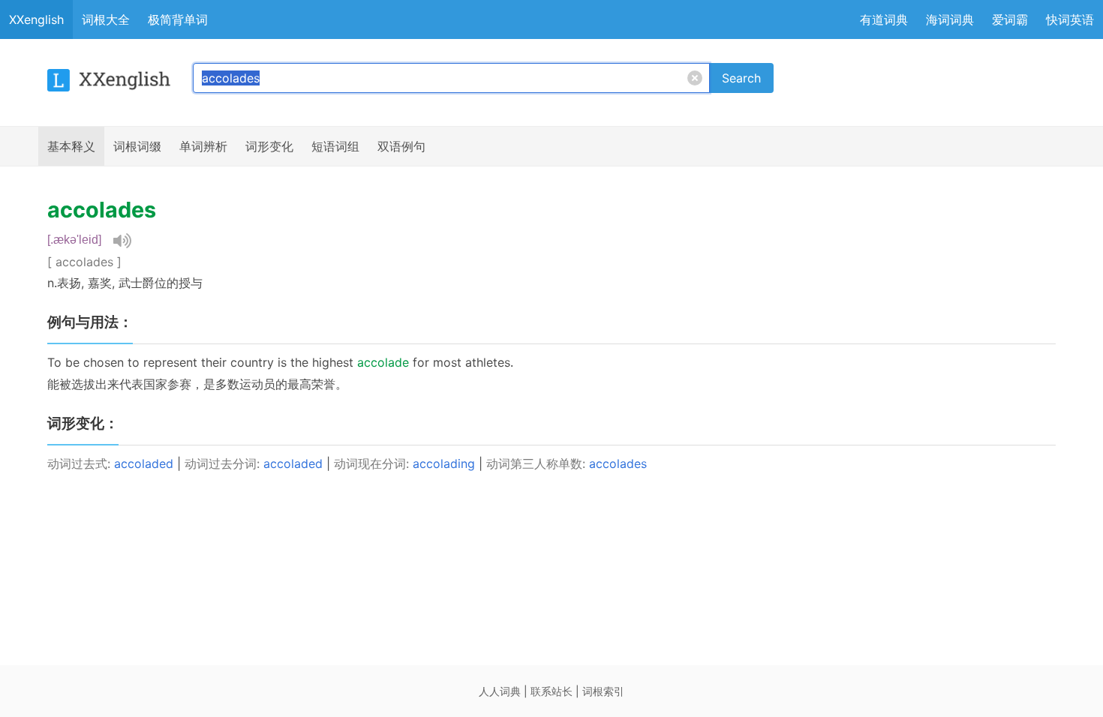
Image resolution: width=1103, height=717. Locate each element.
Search (741, 78)
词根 (137, 146)
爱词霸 (1010, 19)
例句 (401, 146)
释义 (71, 146)
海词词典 (950, 19)
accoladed (143, 463)
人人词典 (500, 691)
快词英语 (1070, 19)
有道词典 (884, 19)
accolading (444, 463)
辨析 (203, 146)
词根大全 (106, 19)
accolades (618, 463)
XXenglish (36, 19)
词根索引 (603, 691)
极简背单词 (178, 19)
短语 (335, 146)
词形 (269, 146)
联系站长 (551, 691)
